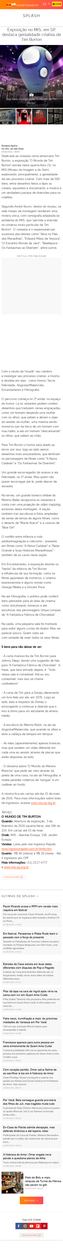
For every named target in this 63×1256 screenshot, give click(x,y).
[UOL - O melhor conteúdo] (11, 4)
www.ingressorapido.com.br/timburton (27, 849)
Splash (31, 15)
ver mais (29, 1200)
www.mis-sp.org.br (43, 803)
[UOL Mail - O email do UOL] (44, 4)
